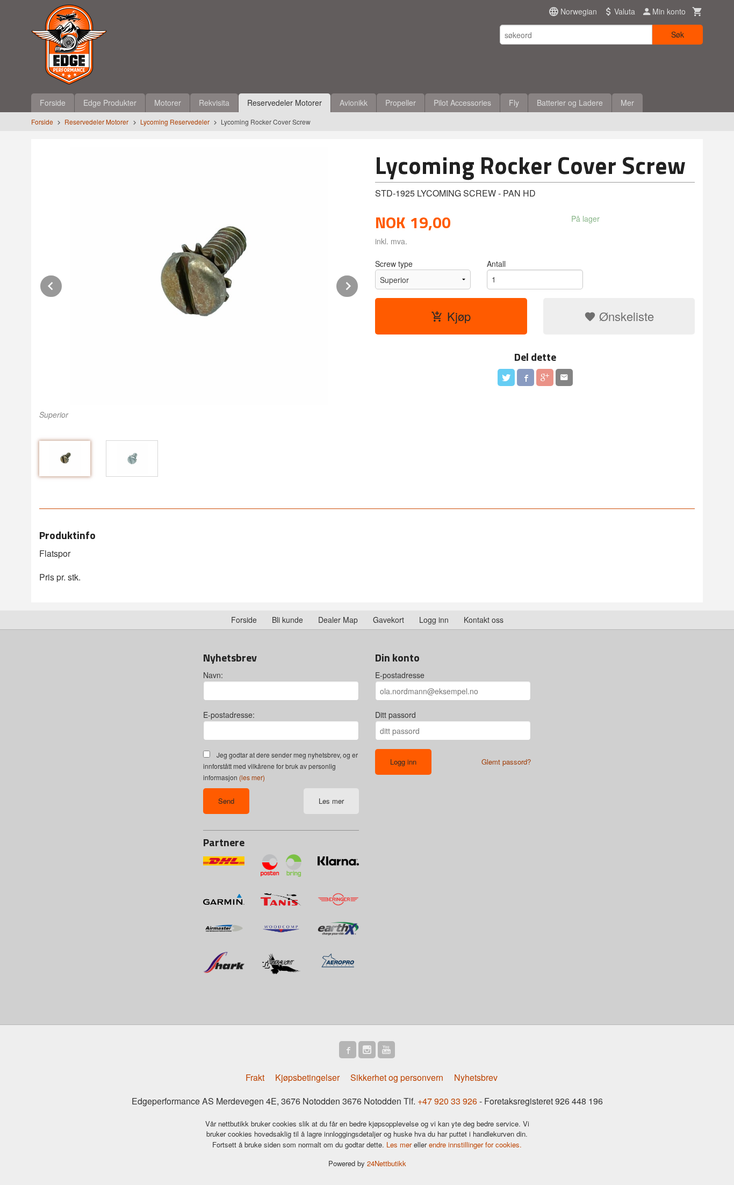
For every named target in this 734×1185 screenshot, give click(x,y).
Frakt (255, 1077)
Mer (627, 102)
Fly (514, 102)
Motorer (167, 102)
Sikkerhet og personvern (396, 1077)
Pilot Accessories (462, 102)
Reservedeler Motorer (284, 102)
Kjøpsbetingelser (307, 1077)
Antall (496, 263)
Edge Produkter (109, 102)
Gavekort (388, 619)
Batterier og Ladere (570, 102)
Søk (677, 34)
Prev (62, 284)
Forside (53, 102)
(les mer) (252, 777)
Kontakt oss (483, 619)
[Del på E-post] (564, 377)
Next (358, 284)
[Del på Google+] (544, 377)
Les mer (331, 801)
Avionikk (354, 102)
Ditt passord (395, 714)
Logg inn (434, 619)
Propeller (400, 102)
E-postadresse (399, 675)
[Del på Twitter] (506, 377)
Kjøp (459, 316)
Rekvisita (214, 102)
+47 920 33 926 (447, 1101)
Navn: (213, 675)
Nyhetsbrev (476, 1077)
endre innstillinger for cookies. (475, 1144)
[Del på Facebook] (525, 377)
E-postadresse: (229, 714)
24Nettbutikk (386, 1163)
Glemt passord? (506, 762)
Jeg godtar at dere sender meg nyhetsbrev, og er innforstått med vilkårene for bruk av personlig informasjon (280, 766)
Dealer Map (338, 619)
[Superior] (199, 276)
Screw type (394, 263)
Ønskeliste (625, 316)
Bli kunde (287, 619)
